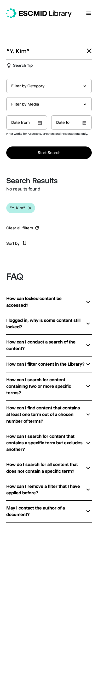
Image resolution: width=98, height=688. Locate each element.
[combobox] (49, 86)
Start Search (49, 152)
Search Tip (23, 65)
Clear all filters (19, 228)
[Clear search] (89, 50)
